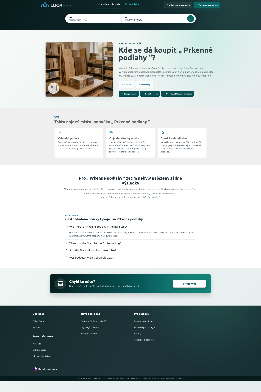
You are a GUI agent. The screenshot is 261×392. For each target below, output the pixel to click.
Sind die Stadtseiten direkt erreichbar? (92, 250)
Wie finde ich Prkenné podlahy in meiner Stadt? (98, 226)
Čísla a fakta (38, 321)
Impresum (37, 344)
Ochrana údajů (39, 350)
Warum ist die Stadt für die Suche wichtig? (95, 243)
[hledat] (190, 18)
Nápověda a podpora (144, 340)
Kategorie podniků (89, 334)
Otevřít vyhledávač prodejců (179, 93)
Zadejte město (130, 93)
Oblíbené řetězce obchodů (93, 321)
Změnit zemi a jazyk (47, 369)
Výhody (137, 334)
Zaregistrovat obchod (208, 5)
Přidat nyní (189, 283)
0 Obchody (145, 84)
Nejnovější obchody (90, 328)
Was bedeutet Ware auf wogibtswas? (92, 257)
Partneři (36, 328)
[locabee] (56, 5)
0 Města (127, 84)
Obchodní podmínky (42, 356)
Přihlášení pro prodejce (179, 5)
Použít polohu (151, 93)
